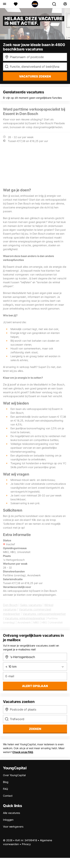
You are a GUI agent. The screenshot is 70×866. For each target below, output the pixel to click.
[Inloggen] (65, 4)
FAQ (5, 788)
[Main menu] (4, 4)
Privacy (26, 844)
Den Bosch (10, 605)
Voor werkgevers (13, 826)
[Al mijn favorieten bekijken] (16, 4)
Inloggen (8, 819)
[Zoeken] (55, 4)
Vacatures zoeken (35, 76)
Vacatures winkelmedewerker (25, 618)
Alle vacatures (11, 812)
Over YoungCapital (14, 775)
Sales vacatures (31, 605)
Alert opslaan (35, 686)
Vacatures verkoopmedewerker (44, 614)
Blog (5, 782)
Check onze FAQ (22, 752)
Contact (8, 795)
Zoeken (35, 729)
